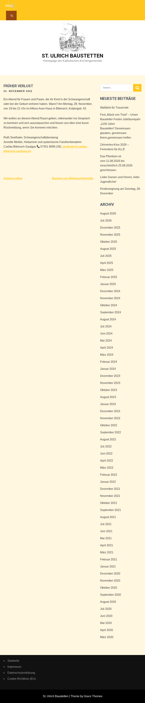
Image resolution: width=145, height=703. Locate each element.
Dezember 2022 (110, 411)
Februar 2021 (108, 559)
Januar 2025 (108, 284)
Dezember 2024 (110, 291)
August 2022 (108, 439)
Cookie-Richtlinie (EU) (21, 678)
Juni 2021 (106, 531)
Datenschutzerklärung (21, 672)
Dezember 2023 (110, 375)
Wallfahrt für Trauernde (114, 107)
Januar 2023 (108, 404)
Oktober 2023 (108, 389)
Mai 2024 (106, 340)
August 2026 (108, 213)
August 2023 (108, 397)
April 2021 (106, 545)
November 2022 (110, 418)
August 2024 (108, 319)
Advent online (13, 178)
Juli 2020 (106, 608)
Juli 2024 (106, 326)
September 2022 (110, 432)
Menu (8, 5)
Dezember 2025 (110, 227)
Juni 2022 (106, 453)
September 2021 (110, 509)
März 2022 (106, 467)
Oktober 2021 (108, 502)
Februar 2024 (108, 361)
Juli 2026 (106, 220)
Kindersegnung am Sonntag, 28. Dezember (120, 191)
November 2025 (110, 234)
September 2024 (110, 312)
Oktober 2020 (108, 587)
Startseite (13, 660)
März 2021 (106, 552)
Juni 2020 (106, 615)
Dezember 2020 (110, 573)
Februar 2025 (108, 277)
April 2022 (106, 460)
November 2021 (110, 495)
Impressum (14, 666)
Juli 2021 (106, 524)
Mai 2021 (106, 538)
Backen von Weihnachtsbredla (72, 178)
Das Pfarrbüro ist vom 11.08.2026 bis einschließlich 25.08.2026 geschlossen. (116, 163)
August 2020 (108, 601)
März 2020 (106, 637)
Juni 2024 (106, 333)
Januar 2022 (108, 481)
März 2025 (106, 269)
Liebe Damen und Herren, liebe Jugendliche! (120, 179)
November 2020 (110, 580)
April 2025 (106, 262)
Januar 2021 (108, 566)
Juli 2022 (106, 446)
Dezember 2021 (110, 488)
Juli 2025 (106, 255)
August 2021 (108, 517)
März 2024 (106, 354)
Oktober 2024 (108, 305)
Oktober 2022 (108, 425)
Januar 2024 (108, 368)
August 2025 (108, 248)
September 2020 (110, 594)
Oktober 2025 (108, 241)
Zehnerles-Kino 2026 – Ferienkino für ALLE (114, 147)
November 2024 (110, 298)
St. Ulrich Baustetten (72, 56)
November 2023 (110, 382)
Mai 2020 (106, 622)
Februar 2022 (108, 474)
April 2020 (106, 630)
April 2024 (106, 347)
